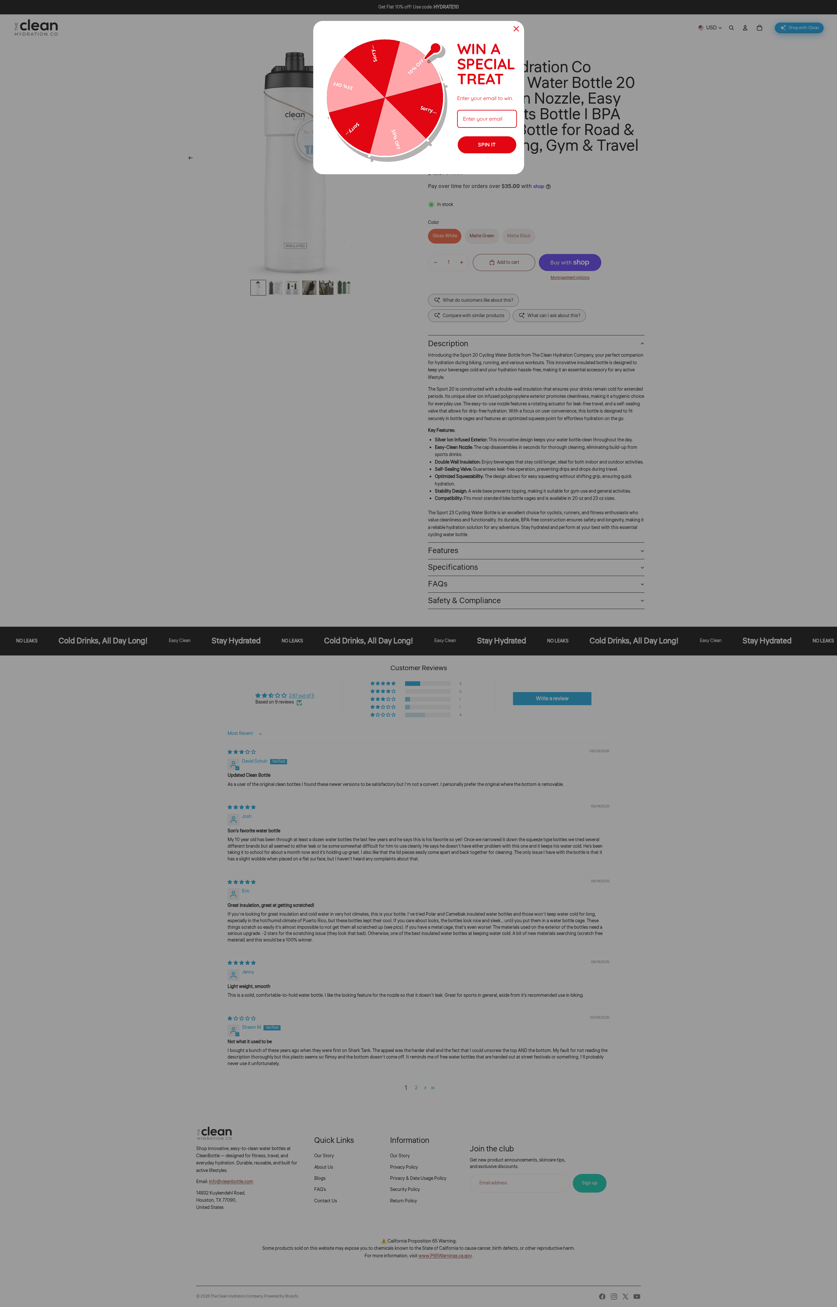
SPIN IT (487, 144)
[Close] (516, 29)
